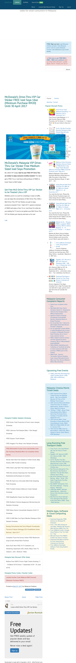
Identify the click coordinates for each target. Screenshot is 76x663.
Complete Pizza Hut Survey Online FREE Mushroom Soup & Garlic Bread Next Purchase (23, 539)
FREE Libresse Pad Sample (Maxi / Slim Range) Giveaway (21, 432)
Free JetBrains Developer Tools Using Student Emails (63, 244)
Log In (69, 7)
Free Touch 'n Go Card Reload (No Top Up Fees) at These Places (59, 450)
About (33, 7)
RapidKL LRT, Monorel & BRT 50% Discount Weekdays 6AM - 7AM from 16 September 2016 (63, 262)
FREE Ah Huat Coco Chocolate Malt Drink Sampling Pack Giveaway (22, 482)
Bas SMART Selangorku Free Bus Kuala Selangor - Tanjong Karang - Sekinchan (59, 485)
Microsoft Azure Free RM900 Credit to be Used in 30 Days (58, 536)
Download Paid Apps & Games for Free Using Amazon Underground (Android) (62, 279)
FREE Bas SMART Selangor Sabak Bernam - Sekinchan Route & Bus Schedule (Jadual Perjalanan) (59, 492)
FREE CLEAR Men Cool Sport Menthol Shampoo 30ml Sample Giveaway (23, 519)
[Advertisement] (38, 26)
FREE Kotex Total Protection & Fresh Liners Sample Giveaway (22, 423)
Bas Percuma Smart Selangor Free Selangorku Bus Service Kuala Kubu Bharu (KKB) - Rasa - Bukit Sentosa (59, 499)
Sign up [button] (14, 650)
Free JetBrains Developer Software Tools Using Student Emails (59, 547)
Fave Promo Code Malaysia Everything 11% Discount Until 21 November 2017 (63, 112)
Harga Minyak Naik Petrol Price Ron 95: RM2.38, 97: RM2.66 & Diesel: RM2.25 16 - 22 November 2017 (60, 188)
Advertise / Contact (52, 102)
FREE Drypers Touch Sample (15, 438)
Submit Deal (37, 2)
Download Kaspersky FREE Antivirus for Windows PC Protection (58, 521)
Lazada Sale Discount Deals (47, 7)
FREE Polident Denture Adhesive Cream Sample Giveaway (21, 490)
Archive (56, 98)
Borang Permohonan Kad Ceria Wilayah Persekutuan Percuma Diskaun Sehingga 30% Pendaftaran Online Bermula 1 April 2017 (23, 529)
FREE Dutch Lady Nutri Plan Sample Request (20, 468)
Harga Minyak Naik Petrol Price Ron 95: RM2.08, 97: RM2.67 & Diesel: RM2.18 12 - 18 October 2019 (60, 207)
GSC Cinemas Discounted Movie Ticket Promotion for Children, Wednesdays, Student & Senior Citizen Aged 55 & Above (60, 405)
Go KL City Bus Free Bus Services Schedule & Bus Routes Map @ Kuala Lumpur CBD (63, 131)
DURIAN (25, 2)
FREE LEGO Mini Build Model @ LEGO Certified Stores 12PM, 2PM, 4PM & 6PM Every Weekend (60, 376)
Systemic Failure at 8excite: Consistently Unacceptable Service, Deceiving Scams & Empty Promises (58, 318)
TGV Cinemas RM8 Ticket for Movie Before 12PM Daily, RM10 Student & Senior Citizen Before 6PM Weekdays (59, 431)
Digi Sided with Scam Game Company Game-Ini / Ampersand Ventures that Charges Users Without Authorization (60, 311)
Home (24, 597)
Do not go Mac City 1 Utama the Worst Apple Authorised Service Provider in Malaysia (59, 324)
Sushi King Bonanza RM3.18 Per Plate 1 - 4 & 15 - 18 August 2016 (63, 147)
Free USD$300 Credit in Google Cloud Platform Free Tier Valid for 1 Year (59, 532)
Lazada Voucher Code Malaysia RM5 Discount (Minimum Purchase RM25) (21, 579)
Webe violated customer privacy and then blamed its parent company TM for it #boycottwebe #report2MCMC (60, 340)
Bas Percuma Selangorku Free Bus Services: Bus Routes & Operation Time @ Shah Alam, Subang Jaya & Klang (59, 471)
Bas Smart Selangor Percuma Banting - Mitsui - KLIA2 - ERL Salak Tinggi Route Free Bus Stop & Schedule (59, 479)
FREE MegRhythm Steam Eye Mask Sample (20, 497)
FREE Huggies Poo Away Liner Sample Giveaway (22, 443)
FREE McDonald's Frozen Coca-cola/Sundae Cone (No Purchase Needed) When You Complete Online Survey (22, 452)
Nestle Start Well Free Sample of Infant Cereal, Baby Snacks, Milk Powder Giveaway (23, 461)
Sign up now (55, 44)
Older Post (38, 597)
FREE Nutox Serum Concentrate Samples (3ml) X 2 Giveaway (22, 511)
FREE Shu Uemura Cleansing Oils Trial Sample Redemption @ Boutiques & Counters (21, 474)
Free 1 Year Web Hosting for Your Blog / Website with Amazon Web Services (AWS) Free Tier (60, 526)
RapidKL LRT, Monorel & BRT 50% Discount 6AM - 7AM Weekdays (59, 456)
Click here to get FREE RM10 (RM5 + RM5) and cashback (56, 59)
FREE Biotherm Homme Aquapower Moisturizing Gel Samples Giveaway (23, 503)
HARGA (17, 2)
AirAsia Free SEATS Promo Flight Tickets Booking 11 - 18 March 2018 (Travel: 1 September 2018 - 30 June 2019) (23, 564)
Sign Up (61, 7)
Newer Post (8, 597)
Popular (49, 98)
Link (6, 220)
